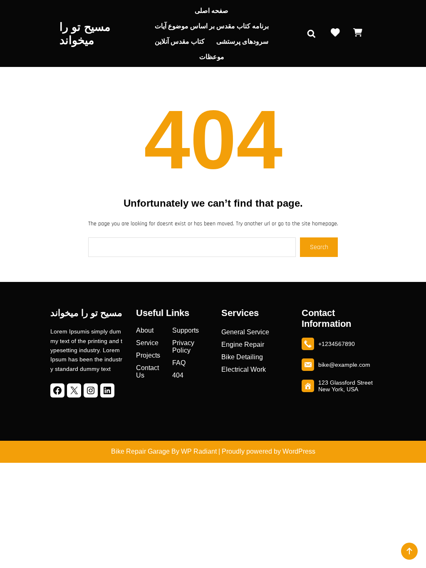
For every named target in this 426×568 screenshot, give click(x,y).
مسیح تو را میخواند (86, 313)
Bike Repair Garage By (145, 451)
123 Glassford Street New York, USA (345, 386)
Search (319, 247)
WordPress (298, 451)
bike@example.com (344, 364)
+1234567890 (336, 344)
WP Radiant (198, 451)
